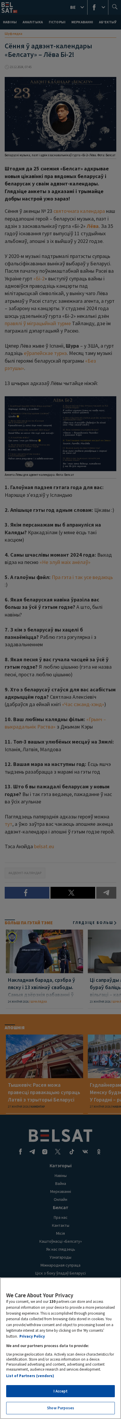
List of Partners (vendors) (30, 1375)
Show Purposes (60, 1407)
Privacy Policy (32, 1336)
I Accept (60, 1391)
